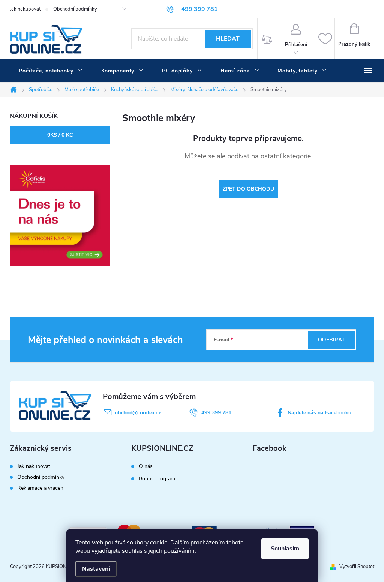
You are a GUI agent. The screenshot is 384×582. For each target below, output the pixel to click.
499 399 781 (216, 412)
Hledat (228, 39)
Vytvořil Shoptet (356, 566)
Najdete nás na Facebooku (319, 412)
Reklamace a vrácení (40, 488)
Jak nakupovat (25, 9)
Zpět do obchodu (248, 188)
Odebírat (331, 339)
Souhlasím (285, 548)
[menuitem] (51, 71)
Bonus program (157, 479)
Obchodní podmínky (75, 9)
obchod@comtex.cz (138, 412)
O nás (146, 466)
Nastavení (96, 569)
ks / (60, 134)
